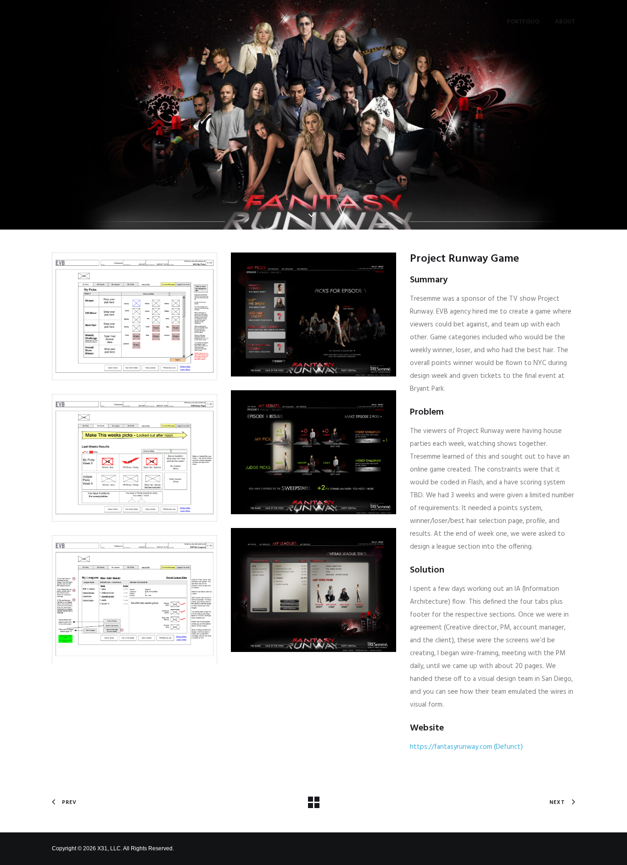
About (565, 21)
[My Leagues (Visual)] (313, 590)
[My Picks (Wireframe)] (134, 316)
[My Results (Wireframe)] (134, 458)
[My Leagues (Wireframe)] (134, 599)
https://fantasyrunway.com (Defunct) (466, 747)
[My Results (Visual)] (313, 452)
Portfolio (523, 21)
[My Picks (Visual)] (313, 314)
